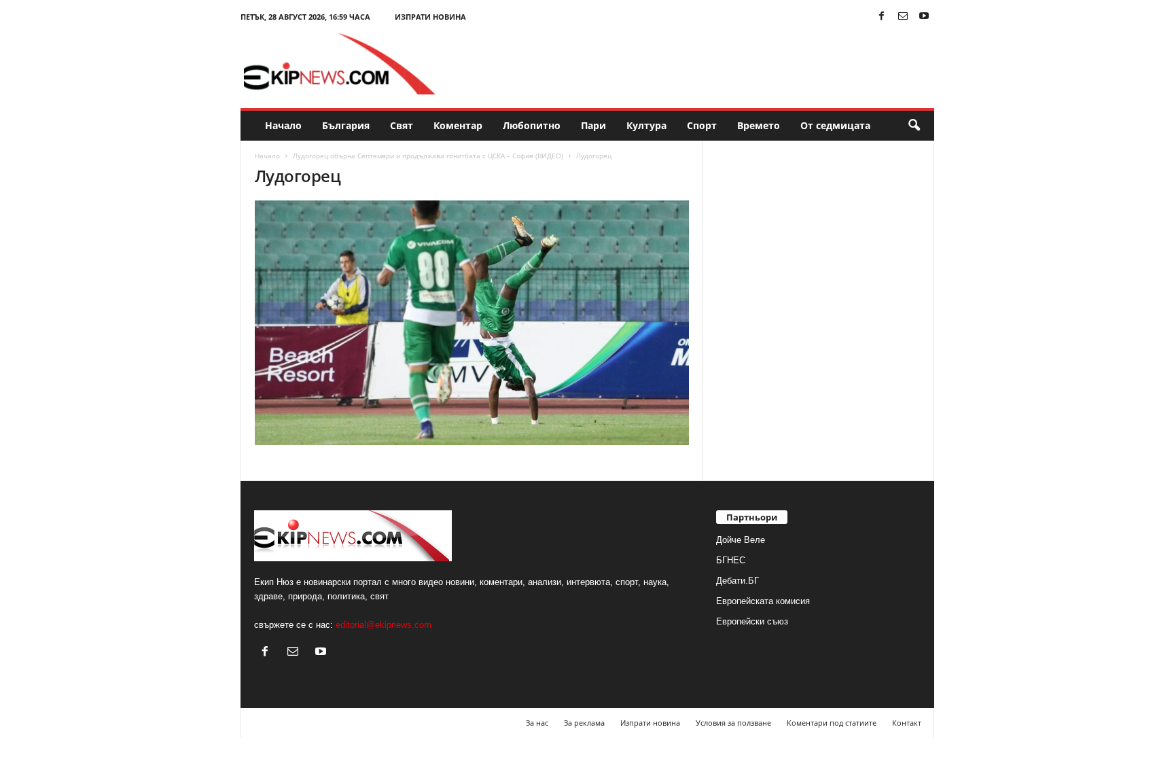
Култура (646, 125)
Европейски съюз (752, 621)
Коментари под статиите (831, 723)
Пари (593, 125)
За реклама (584, 723)
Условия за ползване (733, 723)
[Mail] (903, 17)
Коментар (457, 125)
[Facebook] (882, 17)
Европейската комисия (763, 601)
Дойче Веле (740, 540)
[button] (914, 126)
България (346, 125)
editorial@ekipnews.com (383, 625)
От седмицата (835, 125)
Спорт (702, 125)
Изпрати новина (430, 17)
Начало (283, 125)
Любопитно (532, 125)
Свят (401, 125)
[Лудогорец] (472, 322)
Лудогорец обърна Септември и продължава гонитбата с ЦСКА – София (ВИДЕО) (428, 155)
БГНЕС (730, 560)
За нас (537, 723)
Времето (758, 125)
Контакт (906, 723)
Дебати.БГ (737, 581)
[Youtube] (924, 17)
